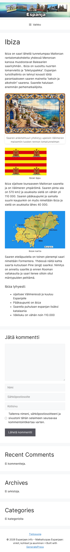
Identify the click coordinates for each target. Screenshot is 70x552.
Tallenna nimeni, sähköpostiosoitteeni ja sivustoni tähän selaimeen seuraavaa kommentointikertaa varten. (34, 418)
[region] (35, 526)
